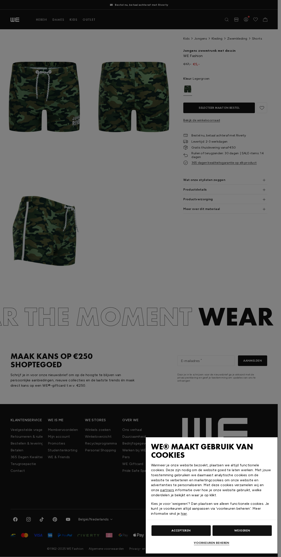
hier (184, 513)
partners (167, 490)
